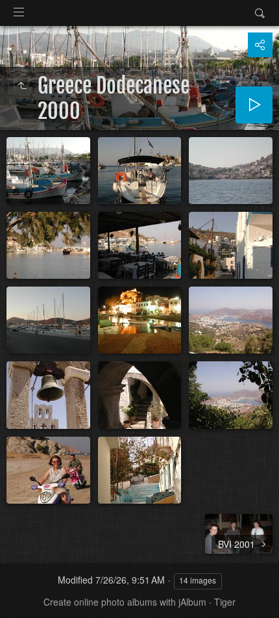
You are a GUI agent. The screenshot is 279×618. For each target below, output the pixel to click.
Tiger (225, 601)
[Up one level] (22, 85)
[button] (26, 592)
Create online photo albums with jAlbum (124, 601)
